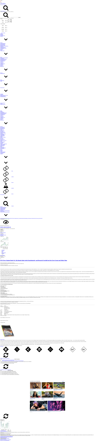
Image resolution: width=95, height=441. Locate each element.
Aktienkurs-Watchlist (2, 208)
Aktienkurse (1, 94)
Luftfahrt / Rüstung (2, 145)
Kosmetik (1, 143)
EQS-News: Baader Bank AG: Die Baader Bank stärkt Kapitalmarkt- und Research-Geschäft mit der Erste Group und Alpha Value (33, 260)
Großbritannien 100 (2, 63)
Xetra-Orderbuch (4, 252)
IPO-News (1, 49)
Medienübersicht (2, 80)
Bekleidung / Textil (2, 128)
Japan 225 (1, 65)
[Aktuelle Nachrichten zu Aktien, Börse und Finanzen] (3, 4)
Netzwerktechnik (2, 148)
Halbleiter (1, 136)
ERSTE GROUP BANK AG (3, 431)
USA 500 (1, 61)
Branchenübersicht (2, 73)
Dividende (3, 253)
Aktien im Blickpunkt (2, 43)
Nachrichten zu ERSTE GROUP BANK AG (5, 369)
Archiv (1, 81)
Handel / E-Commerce (3, 137)
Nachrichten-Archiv (4, 437)
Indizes (1, 110)
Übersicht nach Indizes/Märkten (4, 57)
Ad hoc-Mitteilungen (2, 3)
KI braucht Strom (2, 339)
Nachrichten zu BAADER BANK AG (4, 358)
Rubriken (1, 42)
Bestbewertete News (2, 44)
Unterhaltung (1, 153)
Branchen (1, 126)
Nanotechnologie (2, 147)
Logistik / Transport (2, 144)
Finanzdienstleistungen (3, 232)
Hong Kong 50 (2, 66)
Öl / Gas (1, 149)
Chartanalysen (2, 48)
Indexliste (1, 111)
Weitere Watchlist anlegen (3, 207)
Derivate (12, 182)
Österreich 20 (1, 118)
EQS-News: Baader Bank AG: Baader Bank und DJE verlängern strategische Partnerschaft (12, 360)
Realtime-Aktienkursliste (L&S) (4, 95)
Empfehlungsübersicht (3, 47)
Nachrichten (1, 34)
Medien (1, 146)
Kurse (2, 251)
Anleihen (12, 176)
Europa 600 (1, 235)
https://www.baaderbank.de (3, 291)
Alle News (1, 36)
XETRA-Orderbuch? (2, 104)
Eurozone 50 (1, 116)
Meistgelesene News (2, 45)
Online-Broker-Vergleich (3, 96)
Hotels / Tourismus (2, 139)
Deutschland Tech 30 (2, 60)
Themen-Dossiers (2, 50)
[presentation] (2, 254)
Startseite (1, 33)
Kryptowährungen (2, 194)
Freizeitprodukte (2, 134)
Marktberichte (2, 46)
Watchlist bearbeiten (2, 209)
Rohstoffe (1, 150)
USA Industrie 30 (2, 114)
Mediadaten (7, 438)
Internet (1, 141)
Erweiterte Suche (2, 87)
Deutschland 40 (2, 58)
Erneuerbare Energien (2, 132)
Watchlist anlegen (2, 211)
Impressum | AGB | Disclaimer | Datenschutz (5, 439)
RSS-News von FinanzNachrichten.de (4, 440)
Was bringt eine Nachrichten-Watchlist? (5, 210)
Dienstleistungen (2, 130)
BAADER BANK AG (3, 430)
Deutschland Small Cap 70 (3, 112)
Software (1, 151)
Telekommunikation (2, 152)
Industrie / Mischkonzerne (3, 140)
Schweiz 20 (1, 64)
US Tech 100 (1, 62)
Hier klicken (1, 346)
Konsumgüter (1, 142)
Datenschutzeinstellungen (3, 438)
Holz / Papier (1, 138)
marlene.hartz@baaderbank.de (4, 288)
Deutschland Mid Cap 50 (3, 59)
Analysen (3, 250)
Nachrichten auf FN (2, 35)
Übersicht (1, 103)
